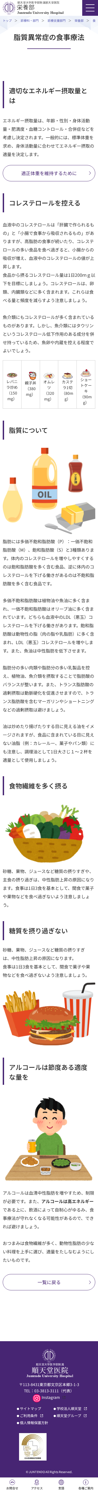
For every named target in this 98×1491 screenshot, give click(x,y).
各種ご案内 (85, 1488)
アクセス (37, 1488)
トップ (7, 20)
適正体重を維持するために (49, 173)
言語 (61, 1488)
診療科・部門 (30, 20)
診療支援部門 (57, 20)
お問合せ (12, 1488)
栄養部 (79, 20)
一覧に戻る (49, 1282)
